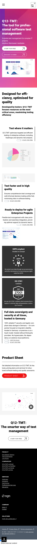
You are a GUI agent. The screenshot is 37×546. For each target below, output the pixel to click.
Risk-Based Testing (8, 454)
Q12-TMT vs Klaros (8, 468)
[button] (4, 4)
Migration (5, 481)
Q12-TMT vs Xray (7, 470)
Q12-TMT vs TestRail (8, 466)
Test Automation (7, 456)
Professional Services (9, 485)
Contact (4, 509)
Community (5, 483)
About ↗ (4, 507)
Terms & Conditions (27, 529)
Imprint (5, 529)
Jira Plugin (5, 458)
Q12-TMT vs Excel (7, 464)
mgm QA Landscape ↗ (9, 519)
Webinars (5, 479)
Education (5, 487)
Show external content (9, 543)
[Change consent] (4, 539)
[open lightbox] (11, 234)
